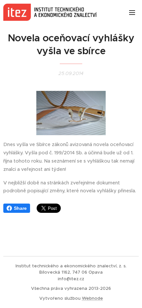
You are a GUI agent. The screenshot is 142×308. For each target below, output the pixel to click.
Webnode (92, 298)
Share (20, 208)
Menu (132, 12)
